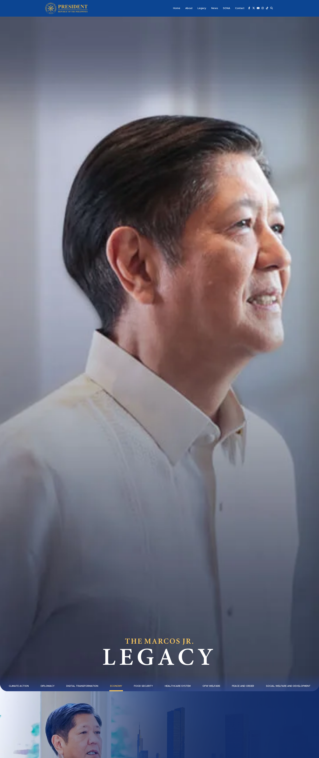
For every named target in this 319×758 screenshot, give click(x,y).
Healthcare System (178, 686)
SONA (226, 8)
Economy (116, 686)
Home (176, 8)
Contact (239, 8)
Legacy (202, 8)
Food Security (143, 686)
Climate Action (19, 686)
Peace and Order (243, 686)
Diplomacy (47, 686)
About (189, 8)
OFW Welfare (211, 686)
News (214, 8)
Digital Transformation (82, 686)
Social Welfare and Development (288, 686)
